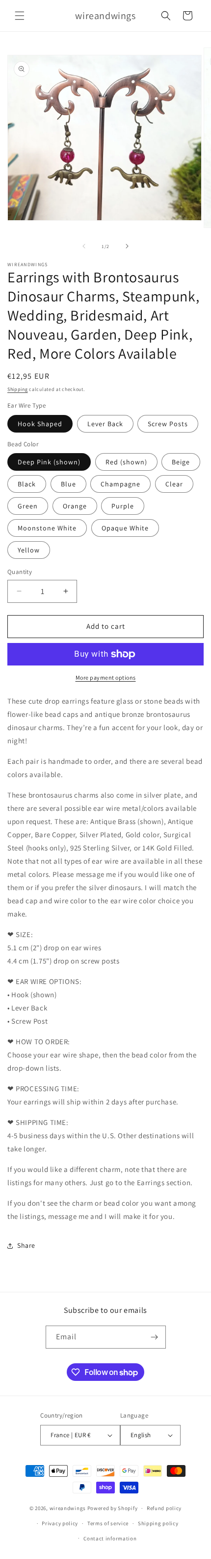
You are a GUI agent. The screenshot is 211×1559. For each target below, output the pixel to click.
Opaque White (125, 528)
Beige (181, 462)
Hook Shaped (40, 423)
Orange (75, 506)
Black (27, 484)
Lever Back (105, 423)
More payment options (106, 677)
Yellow (29, 550)
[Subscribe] (154, 1337)
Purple (122, 506)
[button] (19, 15)
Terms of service (108, 1523)
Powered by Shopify (112, 1508)
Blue (68, 484)
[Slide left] (84, 246)
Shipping (17, 389)
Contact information (109, 1538)
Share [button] (26, 1245)
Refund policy (164, 1508)
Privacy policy (60, 1523)
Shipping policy (158, 1523)
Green (28, 506)
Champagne (120, 484)
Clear (174, 484)
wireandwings (68, 1508)
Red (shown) (126, 462)
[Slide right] (127, 246)
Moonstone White (47, 528)
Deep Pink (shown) (49, 462)
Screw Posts (168, 423)
